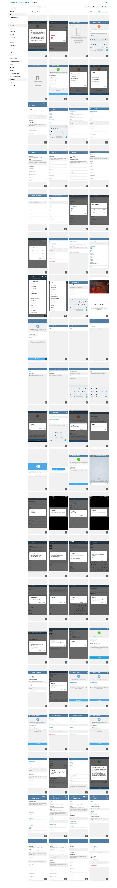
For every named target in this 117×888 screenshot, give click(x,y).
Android (27, 2)
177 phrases (93, 12)
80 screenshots (102, 12)
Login (105, 2)
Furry (20, 2)
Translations (13, 2)
